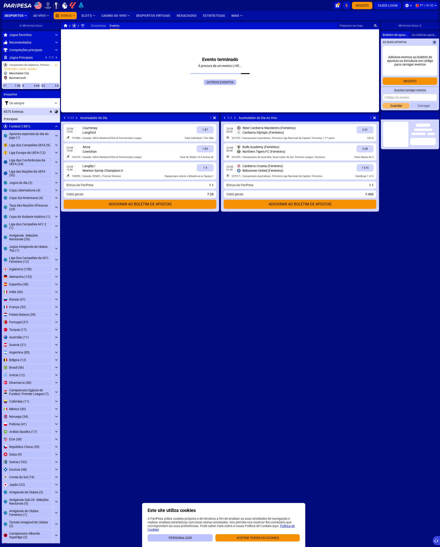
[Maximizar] (56, 35)
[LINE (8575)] (65, 25)
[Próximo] (56, 57)
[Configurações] (408, 5)
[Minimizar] (56, 126)
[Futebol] (74, 25)
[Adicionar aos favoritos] (56, 65)
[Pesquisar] (375, 25)
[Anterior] (46, 57)
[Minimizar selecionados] (51, 111)
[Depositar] (346, 5)
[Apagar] (214, 118)
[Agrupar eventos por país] (56, 111)
